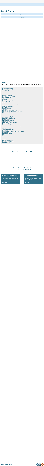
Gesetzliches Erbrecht (7, 90)
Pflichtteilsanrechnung (6, 108)
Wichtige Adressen (6, 142)
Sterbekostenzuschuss (7, 135)
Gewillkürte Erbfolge (6, 97)
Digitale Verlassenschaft (7, 89)
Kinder (3, 91)
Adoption (4, 94)
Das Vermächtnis (5, 105)
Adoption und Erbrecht (7, 121)
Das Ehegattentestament (7, 102)
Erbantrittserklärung (6, 130)
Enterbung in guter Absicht (7, 100)
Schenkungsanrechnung (7, 109)
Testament (4, 98)
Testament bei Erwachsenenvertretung (10, 104)
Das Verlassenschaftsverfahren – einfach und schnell (13, 131)
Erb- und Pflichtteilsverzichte (8, 118)
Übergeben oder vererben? (8, 120)
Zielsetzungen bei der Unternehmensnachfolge (11, 125)
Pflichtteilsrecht (5, 107)
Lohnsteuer (4, 136)
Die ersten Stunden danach (7, 140)
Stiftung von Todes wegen (7, 106)
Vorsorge (4, 139)
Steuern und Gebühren (7, 133)
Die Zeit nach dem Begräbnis (8, 141)
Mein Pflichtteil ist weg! (7, 117)
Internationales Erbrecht (7, 132)
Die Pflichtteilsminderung (7, 113)
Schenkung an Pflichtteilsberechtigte (9, 110)
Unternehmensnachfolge (7, 124)
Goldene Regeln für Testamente (8, 101)
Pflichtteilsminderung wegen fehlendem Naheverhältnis (13, 116)
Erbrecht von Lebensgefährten (8, 96)
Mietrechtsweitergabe (7, 123)
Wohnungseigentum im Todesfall (9, 122)
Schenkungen (5, 134)
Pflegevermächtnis (6, 119)
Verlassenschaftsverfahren (8, 129)
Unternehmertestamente (7, 127)
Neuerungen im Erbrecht (7, 88)
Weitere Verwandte (6, 93)
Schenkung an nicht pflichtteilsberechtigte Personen (12, 111)
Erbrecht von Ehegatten (7, 95)
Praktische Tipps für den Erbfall (9, 138)
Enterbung (4, 99)
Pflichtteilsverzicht (6, 112)
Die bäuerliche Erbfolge (7, 128)
